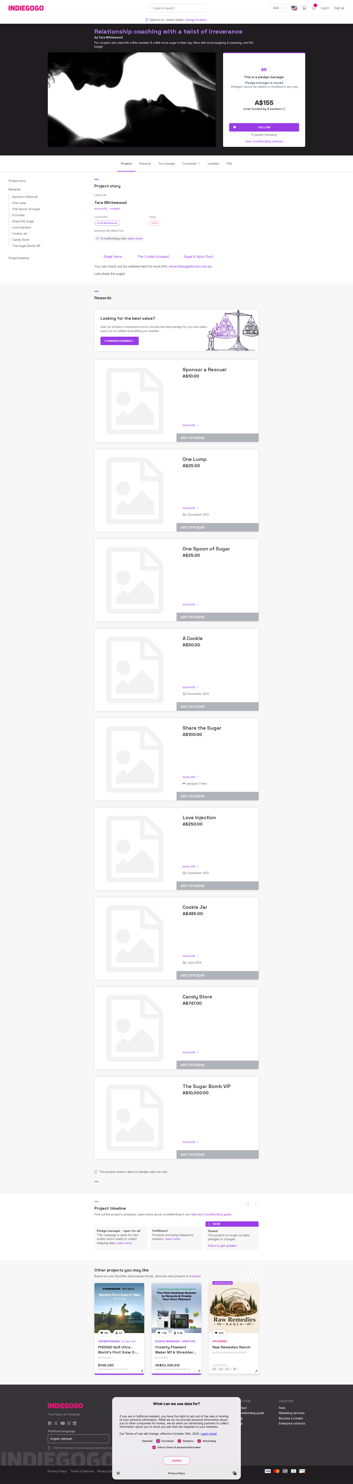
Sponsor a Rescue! (25, 196)
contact (115, 208)
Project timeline (19, 258)
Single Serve (113, 256)
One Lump (19, 203)
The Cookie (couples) (154, 256)
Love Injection (21, 227)
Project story (17, 180)
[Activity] (314, 8)
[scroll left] (248, 1204)
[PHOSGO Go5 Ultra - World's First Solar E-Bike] (119, 1308)
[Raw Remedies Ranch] (234, 1308)
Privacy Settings (108, 1471)
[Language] (294, 8)
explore (195, 1276)
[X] (56, 1423)
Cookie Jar (19, 233)
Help (193, 1214)
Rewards (14, 189)
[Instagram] (68, 1423)
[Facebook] (50, 1423)
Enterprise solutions (292, 1423)
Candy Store (20, 239)
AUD (276, 8)
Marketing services (292, 1413)
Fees (282, 1408)
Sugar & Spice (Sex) (198, 256)
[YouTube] (62, 1423)
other (155, 223)
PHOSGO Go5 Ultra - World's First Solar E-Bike (117, 1352)
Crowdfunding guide (217, 1214)
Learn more (124, 1243)
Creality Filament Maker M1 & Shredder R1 (174, 1352)
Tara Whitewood (110, 37)
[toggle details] (144, 1373)
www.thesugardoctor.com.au (190, 266)
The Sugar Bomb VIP (26, 246)
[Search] (152, 7)
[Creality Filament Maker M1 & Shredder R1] (176, 1308)
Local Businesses (107, 223)
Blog (239, 1418)
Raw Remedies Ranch (231, 1347)
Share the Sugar (23, 221)
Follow (264, 127)
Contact (241, 1408)
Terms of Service (82, 1471)
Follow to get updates (222, 1245)
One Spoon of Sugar (26, 209)
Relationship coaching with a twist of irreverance (168, 31)
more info (100, 208)
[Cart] (304, 8)
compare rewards (119, 340)
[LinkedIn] (74, 1423)
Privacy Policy (57, 1471)
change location (196, 19)
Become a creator (291, 1418)
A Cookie (18, 215)
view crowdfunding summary (264, 141)
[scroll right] (255, 1273)
